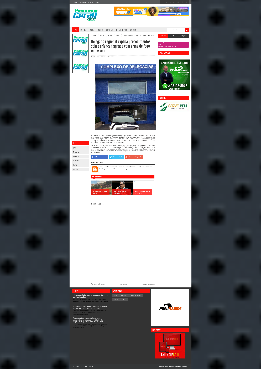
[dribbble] (178, 2)
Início (75, 2)
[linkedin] (182, 2)
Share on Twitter (118, 157)
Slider (112, 56)
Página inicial (123, 284)
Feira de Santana (163, 43)
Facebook (83, 2)
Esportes (76, 160)
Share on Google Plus (135, 157)
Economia (76, 152)
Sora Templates (172, 366)
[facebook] (162, 2)
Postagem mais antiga (148, 284)
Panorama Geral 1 (183, 366)
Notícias (83, 30)
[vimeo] (170, 2)
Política (75, 169)
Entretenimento (136, 295)
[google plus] (187, 2)
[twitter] (166, 2)
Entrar (97, 2)
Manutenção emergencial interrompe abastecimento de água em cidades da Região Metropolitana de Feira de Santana (89, 320)
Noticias (104, 56)
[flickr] (174, 2)
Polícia (92, 30)
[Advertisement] (80, 107)
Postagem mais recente (98, 284)
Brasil (75, 148)
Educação (76, 156)
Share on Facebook (101, 157)
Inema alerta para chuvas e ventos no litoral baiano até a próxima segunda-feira (90, 307)
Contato (90, 2)
